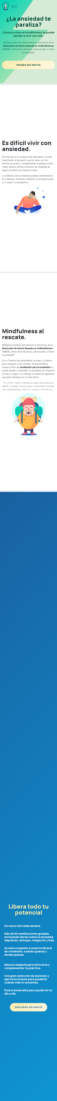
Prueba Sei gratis (28, 65)
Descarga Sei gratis (28, 1007)
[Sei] (6, 6)
